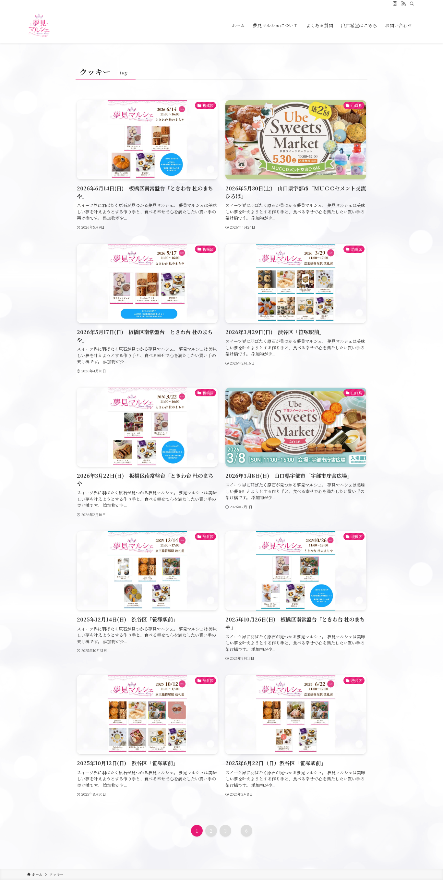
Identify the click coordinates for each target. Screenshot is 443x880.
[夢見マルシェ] (39, 25)
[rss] (403, 3)
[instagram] (395, 3)
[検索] (412, 3)
